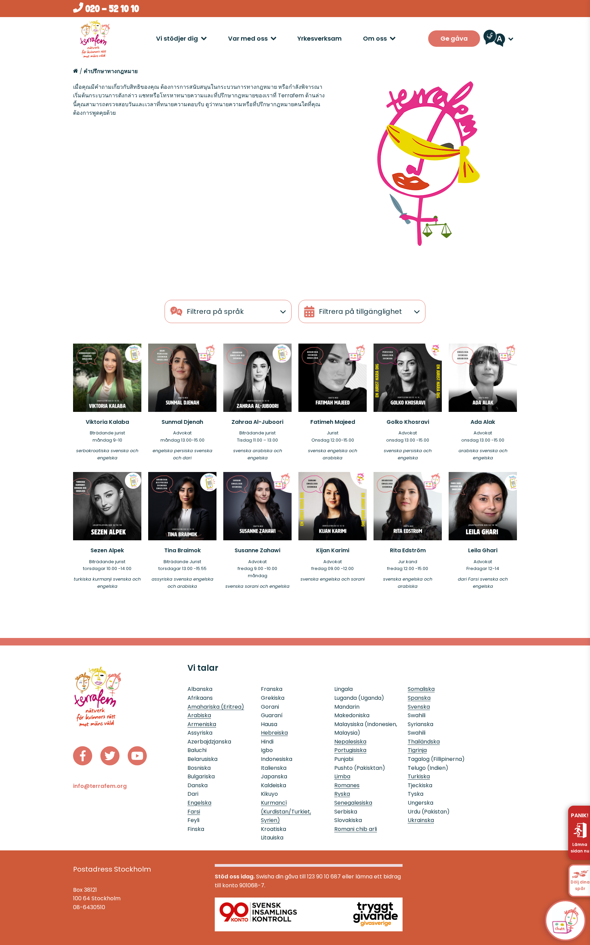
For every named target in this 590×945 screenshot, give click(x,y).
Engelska (199, 803)
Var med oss (248, 38)
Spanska (419, 698)
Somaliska (421, 689)
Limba (342, 776)
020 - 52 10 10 (111, 8)
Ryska (342, 794)
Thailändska (424, 742)
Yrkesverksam (319, 38)
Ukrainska (421, 820)
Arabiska (199, 715)
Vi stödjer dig (177, 38)
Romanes (347, 785)
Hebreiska (274, 733)
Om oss (375, 38)
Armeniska (201, 724)
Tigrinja (417, 750)
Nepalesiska (350, 742)
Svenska (419, 707)
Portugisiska (350, 750)
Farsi (193, 812)
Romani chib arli (355, 829)
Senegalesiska (353, 803)
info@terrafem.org (100, 786)
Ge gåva (454, 38)
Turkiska (419, 776)
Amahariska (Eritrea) (215, 707)
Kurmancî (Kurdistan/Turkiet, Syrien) (286, 811)
